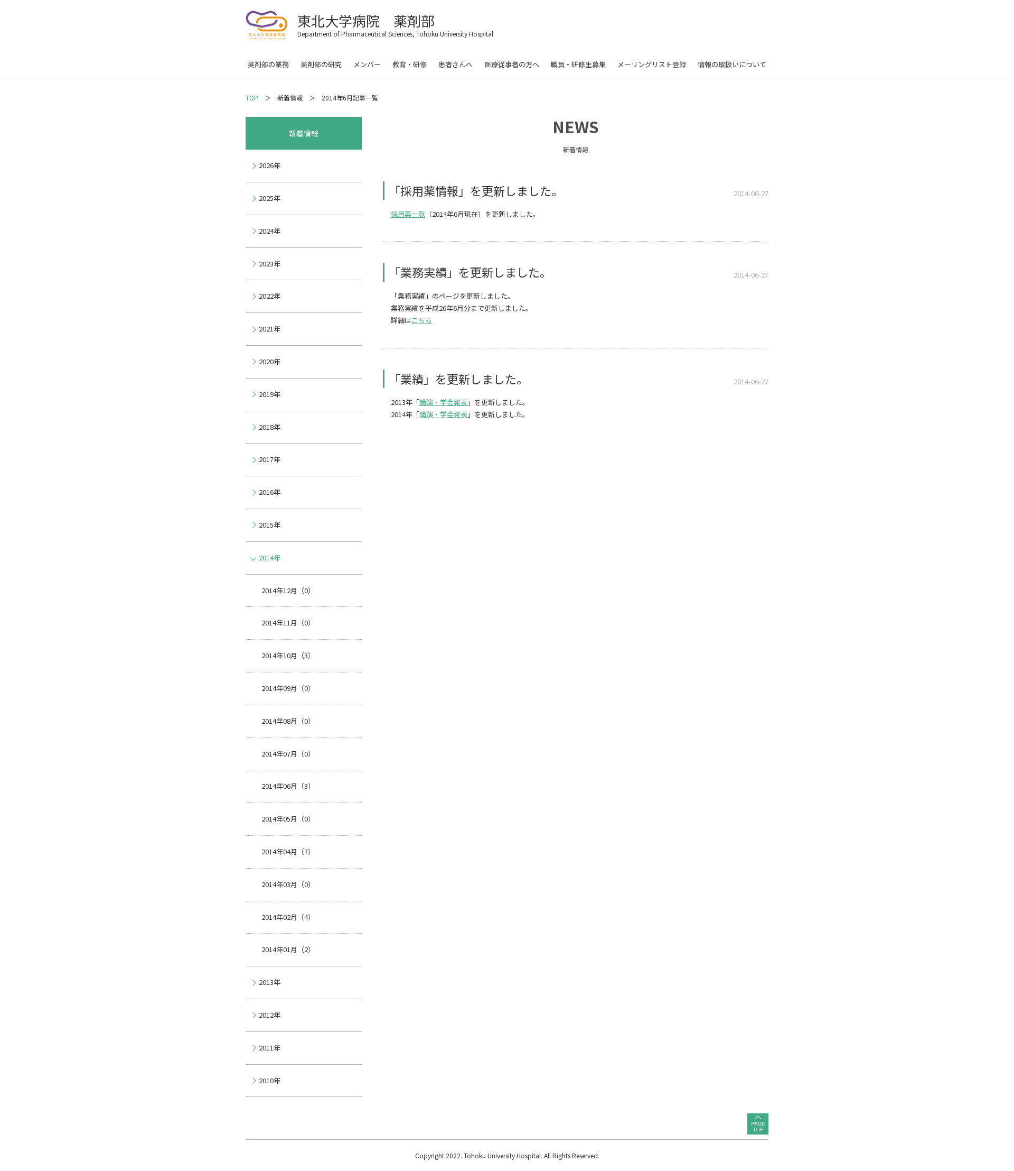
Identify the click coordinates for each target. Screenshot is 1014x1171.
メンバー (367, 64)
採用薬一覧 (408, 214)
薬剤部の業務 (268, 64)
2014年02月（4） (288, 917)
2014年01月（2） (288, 949)
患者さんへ (455, 64)
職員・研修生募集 (578, 64)
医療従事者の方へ (511, 64)
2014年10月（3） (288, 655)
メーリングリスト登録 (651, 64)
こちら (421, 320)
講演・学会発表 (443, 402)
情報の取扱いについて (732, 64)
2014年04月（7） (288, 851)
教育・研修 (409, 64)
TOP (252, 97)
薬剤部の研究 (321, 64)
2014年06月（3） (288, 786)
